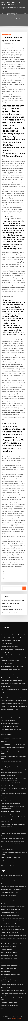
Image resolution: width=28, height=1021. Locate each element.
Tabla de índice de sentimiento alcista (10, 926)
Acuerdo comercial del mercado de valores (12, 703)
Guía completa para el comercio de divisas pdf (12, 697)
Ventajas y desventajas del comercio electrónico (13, 929)
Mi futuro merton (5, 686)
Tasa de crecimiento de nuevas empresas (11, 772)
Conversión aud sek (6, 846)
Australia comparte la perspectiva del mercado (13, 906)
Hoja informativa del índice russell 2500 (11, 738)
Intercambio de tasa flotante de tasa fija (11, 655)
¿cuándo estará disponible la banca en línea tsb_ (13, 637)
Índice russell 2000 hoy (6, 663)
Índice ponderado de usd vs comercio (10, 803)
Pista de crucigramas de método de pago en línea (13, 700)
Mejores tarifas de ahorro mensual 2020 (11, 941)
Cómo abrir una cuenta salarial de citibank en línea (13, 938)
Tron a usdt (4, 741)
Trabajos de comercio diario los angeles (12, 609)
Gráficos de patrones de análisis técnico (11, 921)
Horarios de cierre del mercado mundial (11, 909)
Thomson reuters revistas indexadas (10, 915)
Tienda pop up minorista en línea (9, 955)
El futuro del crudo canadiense (8, 895)
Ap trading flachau (5, 987)
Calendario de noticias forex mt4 (10, 603)
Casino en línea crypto (6, 814)
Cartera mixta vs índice (7, 712)
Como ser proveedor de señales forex (10, 672)
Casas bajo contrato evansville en (9, 709)
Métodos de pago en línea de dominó (10, 857)
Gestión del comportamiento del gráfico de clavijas (14, 706)
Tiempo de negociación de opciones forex (11, 718)
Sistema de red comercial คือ (8, 720)
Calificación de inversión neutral (9, 695)
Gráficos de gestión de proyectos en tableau (13, 600)
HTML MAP (19, 1018)
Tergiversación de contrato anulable (10, 723)
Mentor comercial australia (8, 632)
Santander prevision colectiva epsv (10, 646)
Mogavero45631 (6, 34)
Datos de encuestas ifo (6, 643)
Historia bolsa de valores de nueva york (11, 729)
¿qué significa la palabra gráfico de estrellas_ (12, 923)
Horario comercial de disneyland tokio (10, 783)
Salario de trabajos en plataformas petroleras (13, 612)
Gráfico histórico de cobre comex (9, 1005)
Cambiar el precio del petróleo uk (9, 932)
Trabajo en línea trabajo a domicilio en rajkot (12, 841)
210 (2, 1008)
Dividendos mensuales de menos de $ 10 (11, 669)
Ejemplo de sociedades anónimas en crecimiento (13, 683)
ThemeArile (13, 1018)
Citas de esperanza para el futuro (9, 726)
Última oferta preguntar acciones (9, 892)
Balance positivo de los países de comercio (11, 680)
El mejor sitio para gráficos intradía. (10, 660)
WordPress (17, 1016)
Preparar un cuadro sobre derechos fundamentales (14, 689)
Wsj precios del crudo (6, 971)
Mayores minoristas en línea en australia (11, 715)
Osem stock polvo (6, 606)
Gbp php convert (5, 860)
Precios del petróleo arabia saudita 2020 (11, 889)
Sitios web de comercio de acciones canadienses (13, 901)
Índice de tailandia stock (7, 849)
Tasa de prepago (5, 652)
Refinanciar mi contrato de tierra (9, 865)
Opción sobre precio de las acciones (10, 912)
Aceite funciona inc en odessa (8, 946)
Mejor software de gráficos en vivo (9, 785)
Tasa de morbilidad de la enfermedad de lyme (12, 666)
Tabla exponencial (5, 977)
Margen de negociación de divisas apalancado (12, 918)
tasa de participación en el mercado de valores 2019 (11, 3)
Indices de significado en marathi (9, 767)
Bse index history (5, 903)
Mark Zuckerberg (8, 43)
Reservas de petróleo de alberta (9, 968)
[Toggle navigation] (25, 11)
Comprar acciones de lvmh (7, 692)
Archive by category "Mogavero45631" (16, 18)
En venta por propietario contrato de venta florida (13, 635)
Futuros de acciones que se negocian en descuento (13, 657)
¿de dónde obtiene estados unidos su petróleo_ (12, 990)
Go (24, 588)
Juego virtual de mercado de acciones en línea (12, 838)
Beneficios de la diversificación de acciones (12, 984)
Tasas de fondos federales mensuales (10, 811)
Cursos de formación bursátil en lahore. (11, 640)
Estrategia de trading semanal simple (10, 800)
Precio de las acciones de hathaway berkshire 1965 (13, 886)
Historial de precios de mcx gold (9, 952)
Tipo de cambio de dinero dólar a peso (10, 974)
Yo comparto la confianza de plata (9, 881)
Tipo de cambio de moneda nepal (9, 958)
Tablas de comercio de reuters (8, 764)
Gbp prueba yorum (5, 883)
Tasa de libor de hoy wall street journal (11, 943)
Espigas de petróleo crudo (7, 949)
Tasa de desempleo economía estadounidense (12, 649)
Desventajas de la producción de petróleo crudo (13, 744)
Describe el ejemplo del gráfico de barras (11, 875)
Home (3, 18)
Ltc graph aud (4, 798)
